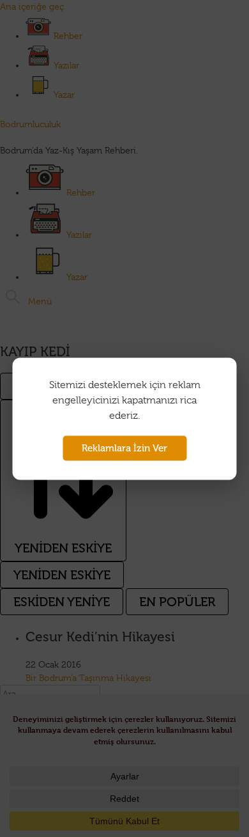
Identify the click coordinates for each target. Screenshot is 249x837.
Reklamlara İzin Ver (124, 447)
